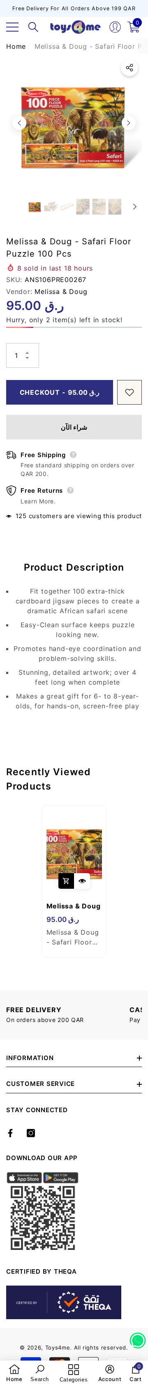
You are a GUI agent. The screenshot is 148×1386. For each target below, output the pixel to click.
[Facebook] (10, 1133)
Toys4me (57, 1347)
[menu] (12, 27)
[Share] (129, 67)
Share (129, 67)
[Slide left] (19, 123)
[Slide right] (129, 123)
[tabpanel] (74, 881)
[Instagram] (31, 1133)
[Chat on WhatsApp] (137, 1337)
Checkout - (60, 392)
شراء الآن (74, 427)
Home (16, 46)
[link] (14, 1373)
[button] (33, 27)
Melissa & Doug (61, 291)
